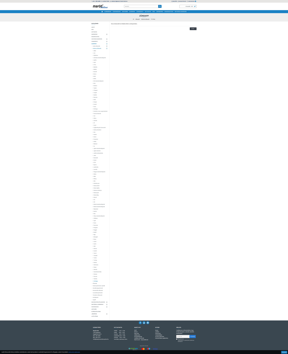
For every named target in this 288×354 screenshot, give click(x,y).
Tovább (192, 28)
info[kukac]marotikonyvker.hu (101, 339)
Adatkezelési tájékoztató (74, 352)
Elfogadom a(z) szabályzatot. (186, 340)
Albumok (138, 19)
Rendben (284, 352)
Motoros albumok (145, 19)
